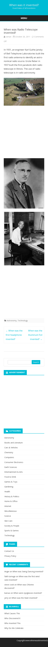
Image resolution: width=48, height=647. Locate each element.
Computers (9, 457)
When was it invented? (24, 5)
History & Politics (11, 496)
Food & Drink (10, 477)
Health (7, 491)
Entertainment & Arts (13, 472)
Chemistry (8, 452)
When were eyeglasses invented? (27, 593)
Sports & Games (11, 530)
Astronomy (12, 320)
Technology (23, 320)
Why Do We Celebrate (13, 628)
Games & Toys (10, 481)
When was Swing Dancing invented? (28, 571)
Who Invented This (12, 623)
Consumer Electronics (13, 462)
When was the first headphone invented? (14, 335)
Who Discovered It (12, 618)
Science (7, 516)
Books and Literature (13, 442)
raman (8, 36)
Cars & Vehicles (11, 447)
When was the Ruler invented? (24, 598)
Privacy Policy (10, 556)
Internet (7, 506)
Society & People (11, 525)
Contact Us (9, 551)
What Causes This (12, 613)
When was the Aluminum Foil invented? (35, 335)
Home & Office (10, 501)
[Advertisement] (24, 133)
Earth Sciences (10, 467)
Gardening (8, 486)
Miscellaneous (10, 511)
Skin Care (8, 521)
